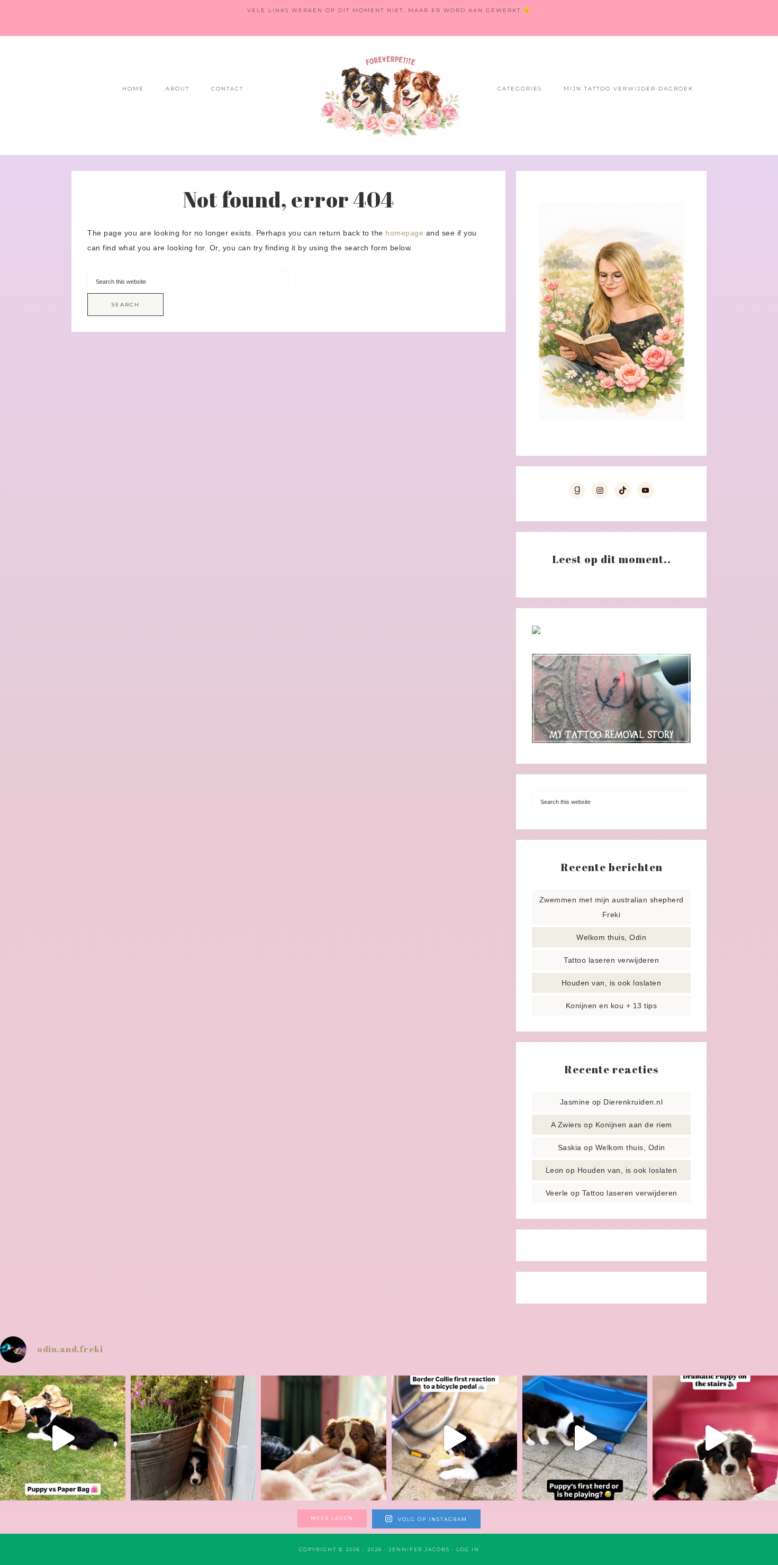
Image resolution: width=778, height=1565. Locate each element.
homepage (404, 233)
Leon (555, 1170)
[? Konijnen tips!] (536, 631)
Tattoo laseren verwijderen (611, 960)
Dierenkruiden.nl (633, 1102)
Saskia (570, 1147)
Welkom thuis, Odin (611, 937)
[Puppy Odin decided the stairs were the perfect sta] (715, 1438)
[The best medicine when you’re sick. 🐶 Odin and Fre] (323, 1438)
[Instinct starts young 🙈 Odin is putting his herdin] (585, 1438)
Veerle (557, 1193)
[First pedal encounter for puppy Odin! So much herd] (454, 1438)
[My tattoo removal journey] (611, 740)
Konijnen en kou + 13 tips (611, 1005)
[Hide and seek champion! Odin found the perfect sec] (193, 1438)
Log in (468, 1549)
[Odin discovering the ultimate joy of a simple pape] (62, 1438)
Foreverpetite (389, 95)
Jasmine (575, 1102)
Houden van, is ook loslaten (612, 983)
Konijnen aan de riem (633, 1124)
